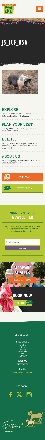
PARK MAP (24, 177)
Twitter (19, 394)
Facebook (10, 394)
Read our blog (22, 279)
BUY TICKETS (24, 188)
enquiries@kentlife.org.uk (22, 372)
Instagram (29, 394)
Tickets (20, 302)
